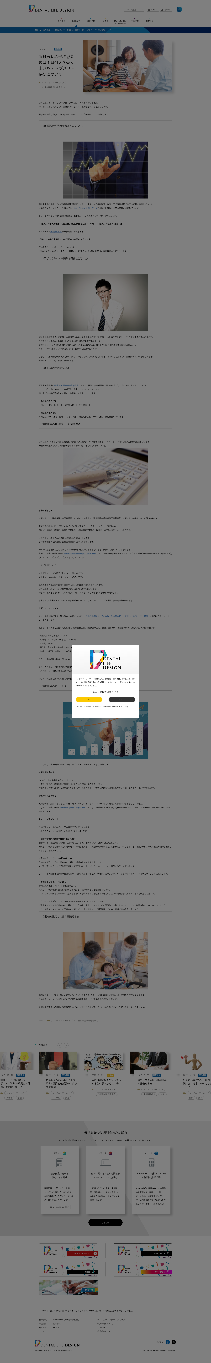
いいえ (122, 700)
